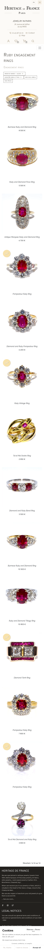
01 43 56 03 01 (17, 33)
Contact (31, 33)
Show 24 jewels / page (12, 77)
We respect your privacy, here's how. (13, 940)
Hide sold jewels (30, 77)
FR (33, 2)
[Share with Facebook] (4, 905)
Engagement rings (14, 67)
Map (23, 35)
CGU (4, 920)
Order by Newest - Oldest (13, 74)
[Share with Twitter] (13, 905)
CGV (39, 918)
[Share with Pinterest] (9, 905)
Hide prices (8, 81)
